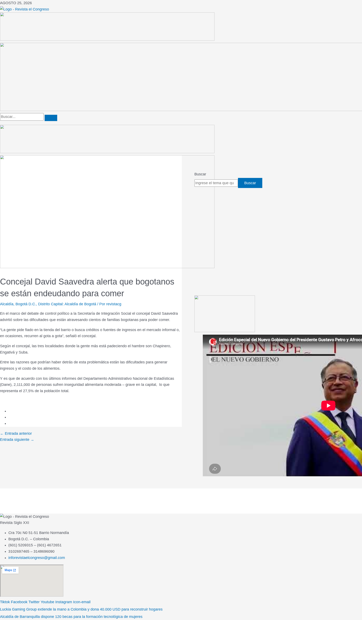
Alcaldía (6, 304)
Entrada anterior (16, 433)
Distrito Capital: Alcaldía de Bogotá (67, 304)
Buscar (200, 174)
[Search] (51, 118)
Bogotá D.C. (26, 304)
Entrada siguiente (17, 439)
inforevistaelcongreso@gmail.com (36, 558)
